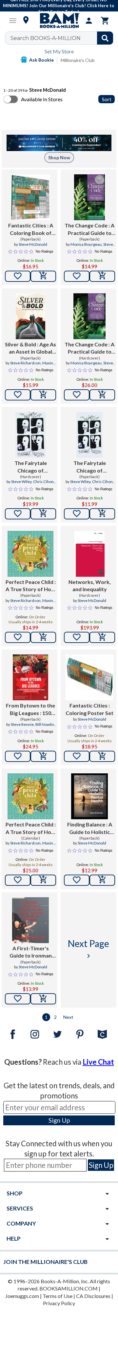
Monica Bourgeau (86, 244)
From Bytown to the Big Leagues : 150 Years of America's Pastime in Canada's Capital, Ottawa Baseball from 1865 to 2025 (30, 709)
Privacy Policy (59, 1303)
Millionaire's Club (78, 60)
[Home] (59, 20)
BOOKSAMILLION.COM (68, 1288)
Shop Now (59, 157)
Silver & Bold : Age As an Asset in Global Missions (30, 348)
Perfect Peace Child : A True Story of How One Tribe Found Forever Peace (31, 586)
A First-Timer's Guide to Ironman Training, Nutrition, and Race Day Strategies (31, 952)
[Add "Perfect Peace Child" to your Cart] (43, 637)
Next (68, 1017)
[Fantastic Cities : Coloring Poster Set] (89, 677)
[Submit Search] (105, 38)
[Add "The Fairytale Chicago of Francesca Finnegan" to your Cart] (43, 513)
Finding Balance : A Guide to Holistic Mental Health (89, 828)
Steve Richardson (25, 362)
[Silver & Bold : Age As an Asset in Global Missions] (30, 316)
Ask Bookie (41, 60)
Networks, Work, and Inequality (90, 585)
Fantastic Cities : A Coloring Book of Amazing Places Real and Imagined (30, 229)
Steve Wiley (21, 481)
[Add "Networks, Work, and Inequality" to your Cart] (102, 637)
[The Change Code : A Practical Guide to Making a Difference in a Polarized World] (89, 197)
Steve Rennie (22, 724)
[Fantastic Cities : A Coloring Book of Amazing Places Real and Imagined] (30, 197)
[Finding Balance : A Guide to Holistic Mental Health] (89, 796)
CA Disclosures (93, 1296)
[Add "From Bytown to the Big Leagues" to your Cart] (43, 756)
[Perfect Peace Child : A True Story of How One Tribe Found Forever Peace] (30, 553)
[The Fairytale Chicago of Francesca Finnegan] (30, 434)
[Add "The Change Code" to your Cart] (102, 276)
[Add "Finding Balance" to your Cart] (102, 880)
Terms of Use (57, 1296)
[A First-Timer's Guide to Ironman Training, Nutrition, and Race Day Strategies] (30, 920)
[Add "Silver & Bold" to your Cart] (43, 394)
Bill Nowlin (44, 724)
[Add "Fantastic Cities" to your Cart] (43, 276)
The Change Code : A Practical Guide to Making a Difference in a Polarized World (89, 229)
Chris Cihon (43, 481)
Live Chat (98, 1061)
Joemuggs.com (22, 1296)
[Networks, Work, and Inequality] (90, 553)
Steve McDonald (33, 244)
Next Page (88, 949)
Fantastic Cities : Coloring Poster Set (89, 709)
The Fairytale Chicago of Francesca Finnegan (30, 467)
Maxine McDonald (39, 365)
